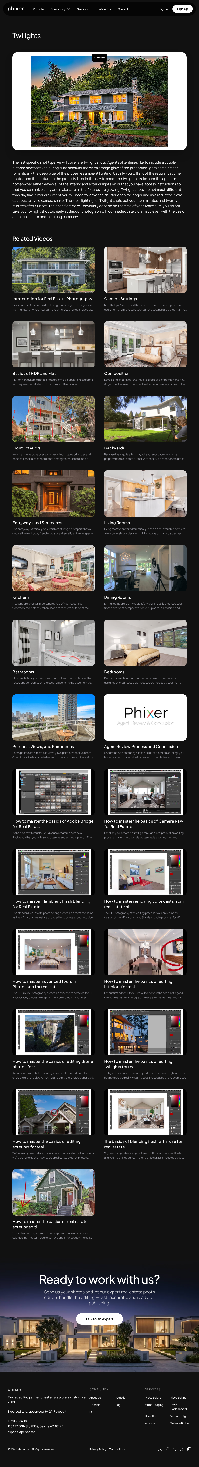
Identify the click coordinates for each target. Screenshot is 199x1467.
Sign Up (182, 9)
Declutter (150, 1416)
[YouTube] (160, 1449)
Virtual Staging (154, 1405)
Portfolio (38, 9)
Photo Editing (153, 1397)
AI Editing (150, 1423)
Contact (123, 9)
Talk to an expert (99, 1319)
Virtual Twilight (179, 1416)
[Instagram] (181, 1449)
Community (58, 9)
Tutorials (94, 1405)
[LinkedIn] (189, 1449)
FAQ (91, 1412)
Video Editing (178, 1397)
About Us (105, 9)
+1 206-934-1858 (19, 1421)
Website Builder (180, 1423)
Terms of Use (117, 1449)
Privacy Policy (97, 1449)
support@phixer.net (21, 1432)
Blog (117, 1405)
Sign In (164, 9)
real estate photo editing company (50, 216)
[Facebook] (167, 1449)
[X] (174, 1449)
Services (82, 9)
